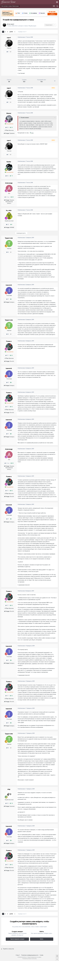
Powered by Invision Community (30, 958)
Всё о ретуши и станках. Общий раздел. (25, 26)
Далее (11, 31)
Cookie (41, 955)
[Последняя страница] (15, 32)
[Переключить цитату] (20, 117)
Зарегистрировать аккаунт (17, 939)
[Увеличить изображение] (32, 133)
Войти (41, 939)
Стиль (17, 955)
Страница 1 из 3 (22, 31)
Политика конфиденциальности (29, 955)
